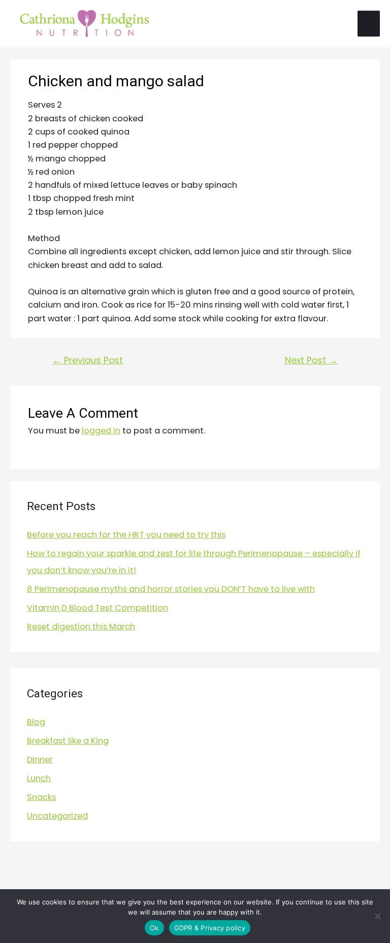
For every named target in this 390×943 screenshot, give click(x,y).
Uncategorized (57, 816)
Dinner (40, 759)
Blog (36, 722)
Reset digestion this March (81, 626)
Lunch (39, 778)
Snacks (41, 797)
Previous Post (87, 360)
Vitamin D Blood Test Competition (97, 608)
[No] (377, 916)
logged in (101, 430)
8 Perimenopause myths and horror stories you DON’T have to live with (171, 589)
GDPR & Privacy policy (209, 928)
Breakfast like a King (68, 741)
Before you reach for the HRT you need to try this (126, 535)
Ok (154, 928)
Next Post (311, 360)
